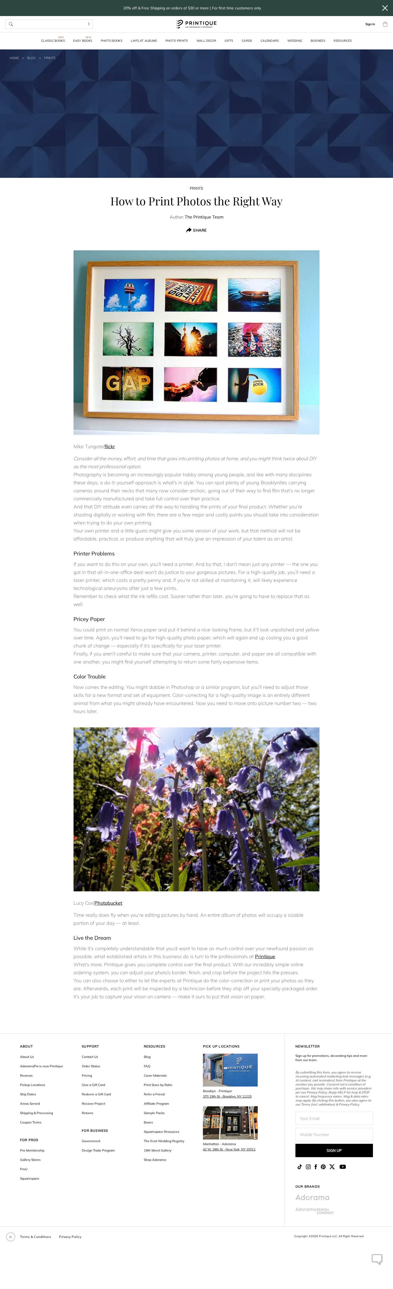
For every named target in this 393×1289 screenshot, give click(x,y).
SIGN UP (334, 1150)
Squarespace (29, 1178)
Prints (49, 58)
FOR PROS (29, 1140)
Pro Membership (32, 1150)
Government (91, 1141)
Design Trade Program (98, 1150)
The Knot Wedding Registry (164, 1141)
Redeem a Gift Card (96, 1094)
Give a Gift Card (93, 1085)
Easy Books (82, 41)
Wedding (294, 41)
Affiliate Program (156, 1104)
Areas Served (30, 1104)
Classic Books (53, 41)
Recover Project (93, 1104)
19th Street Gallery (157, 1150)
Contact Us (90, 1057)
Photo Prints (176, 41)
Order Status (91, 1066)
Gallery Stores (30, 1160)
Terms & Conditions (35, 1237)
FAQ (147, 1066)
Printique (265, 956)
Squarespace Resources (161, 1132)
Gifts (229, 41)
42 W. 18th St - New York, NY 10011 (229, 1149)
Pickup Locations (32, 1085)
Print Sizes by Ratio (158, 1085)
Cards (247, 41)
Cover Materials (155, 1075)
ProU (24, 1169)
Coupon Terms (30, 1122)
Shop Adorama (155, 1160)
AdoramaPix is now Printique (41, 1066)
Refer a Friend (154, 1094)
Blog (31, 58)
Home (14, 58)
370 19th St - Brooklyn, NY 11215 (227, 1096)
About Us (27, 1057)
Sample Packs (154, 1113)
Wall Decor (206, 41)
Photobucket (108, 903)
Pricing (87, 1075)
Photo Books (111, 41)
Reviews (26, 1075)
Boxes (148, 1122)
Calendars (270, 41)
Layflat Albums (144, 41)
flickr (110, 446)
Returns (87, 1113)
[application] (377, 1259)
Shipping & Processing (36, 1113)
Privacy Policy (70, 1237)
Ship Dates (28, 1094)
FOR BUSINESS (95, 1131)
